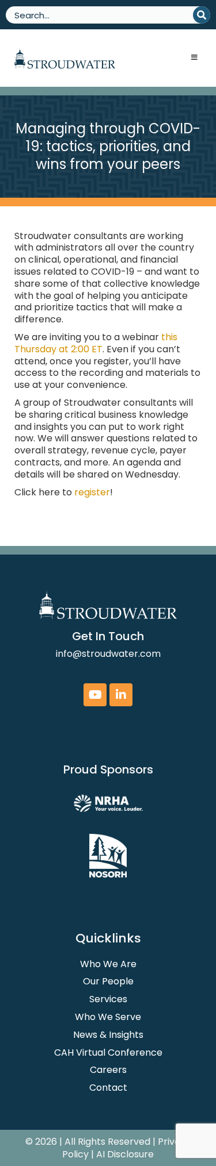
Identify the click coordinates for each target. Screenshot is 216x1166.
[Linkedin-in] (120, 694)
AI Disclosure (125, 1154)
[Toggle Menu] (194, 58)
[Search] (201, 15)
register (92, 492)
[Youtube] (95, 694)
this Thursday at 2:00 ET (95, 343)
